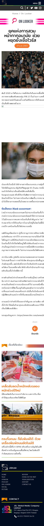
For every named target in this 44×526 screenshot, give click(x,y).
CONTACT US (26, 484)
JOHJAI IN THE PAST (29, 477)
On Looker (26, 13)
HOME (4, 474)
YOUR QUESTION (28, 479)
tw (40, 8)
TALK (3, 477)
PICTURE (5, 489)
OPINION (5, 479)
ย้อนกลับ (34, 333)
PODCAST (5, 482)
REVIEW (25, 474)
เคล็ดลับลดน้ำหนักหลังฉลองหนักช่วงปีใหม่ (21, 388)
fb (27, 8)
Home (15, 13)
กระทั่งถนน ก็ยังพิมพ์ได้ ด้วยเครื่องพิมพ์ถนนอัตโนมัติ (21, 440)
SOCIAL (4, 487)
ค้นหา (22, 8)
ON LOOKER (6, 484)
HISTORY (25, 482)
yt (32, 8)
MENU (35, 3)
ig (36, 8)
